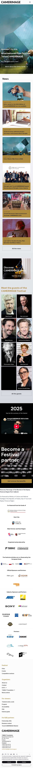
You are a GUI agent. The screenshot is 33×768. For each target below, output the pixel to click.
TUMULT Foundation (8, 690)
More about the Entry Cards (15, 66)
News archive (6, 692)
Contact (4, 685)
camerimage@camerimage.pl (9, 749)
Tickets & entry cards (8, 702)
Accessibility (5, 707)
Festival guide (6, 711)
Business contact (7, 723)
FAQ (3, 709)
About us (4, 682)
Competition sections (8, 673)
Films (3, 668)
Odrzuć (9, 762)
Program (4, 704)
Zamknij (24, 762)
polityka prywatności (23, 759)
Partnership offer (7, 721)
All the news (16, 249)
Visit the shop (16, 276)
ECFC (3, 687)
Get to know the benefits (16, 481)
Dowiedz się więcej (16, 765)
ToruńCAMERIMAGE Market (10, 726)
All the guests (16, 394)
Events (4, 671)
